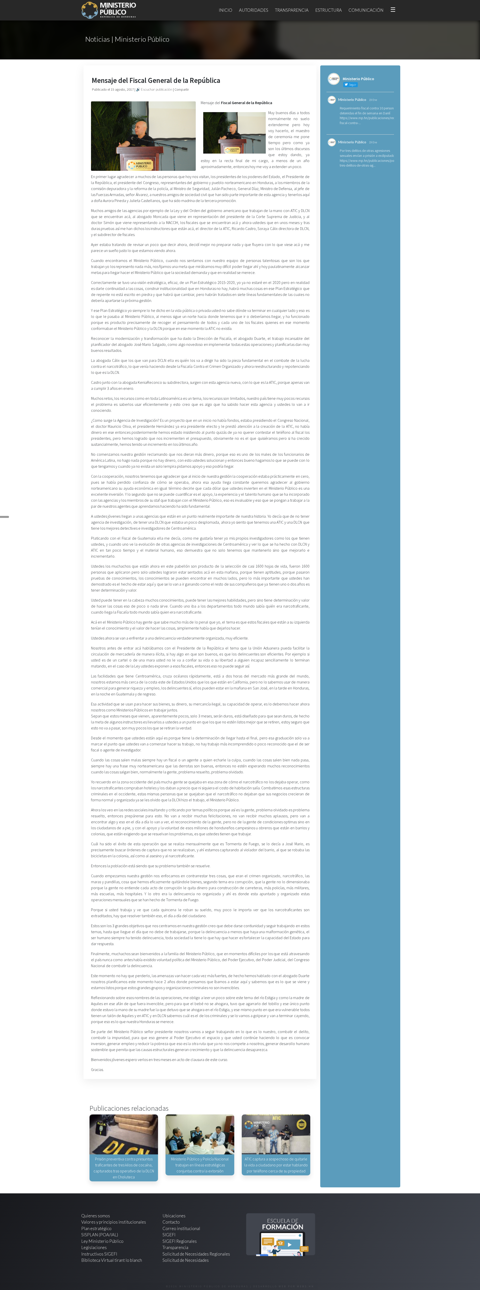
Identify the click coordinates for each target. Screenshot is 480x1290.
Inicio (225, 10)
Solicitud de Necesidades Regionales (196, 1254)
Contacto (171, 1222)
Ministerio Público (352, 99)
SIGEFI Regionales (179, 1241)
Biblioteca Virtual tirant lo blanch (111, 1260)
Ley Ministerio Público (102, 1241)
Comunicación (366, 10)
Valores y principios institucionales (113, 1222)
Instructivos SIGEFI (99, 1254)
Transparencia (291, 10)
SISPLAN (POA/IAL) (99, 1234)
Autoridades (253, 10)
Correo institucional (181, 1228)
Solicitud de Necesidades (185, 1260)
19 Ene (373, 100)
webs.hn (305, 1286)
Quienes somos (95, 1215)
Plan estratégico (96, 1228)
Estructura (328, 10)
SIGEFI (169, 1234)
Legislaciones (94, 1247)
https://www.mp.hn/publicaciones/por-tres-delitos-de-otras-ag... (368, 163)
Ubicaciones (174, 1215)
